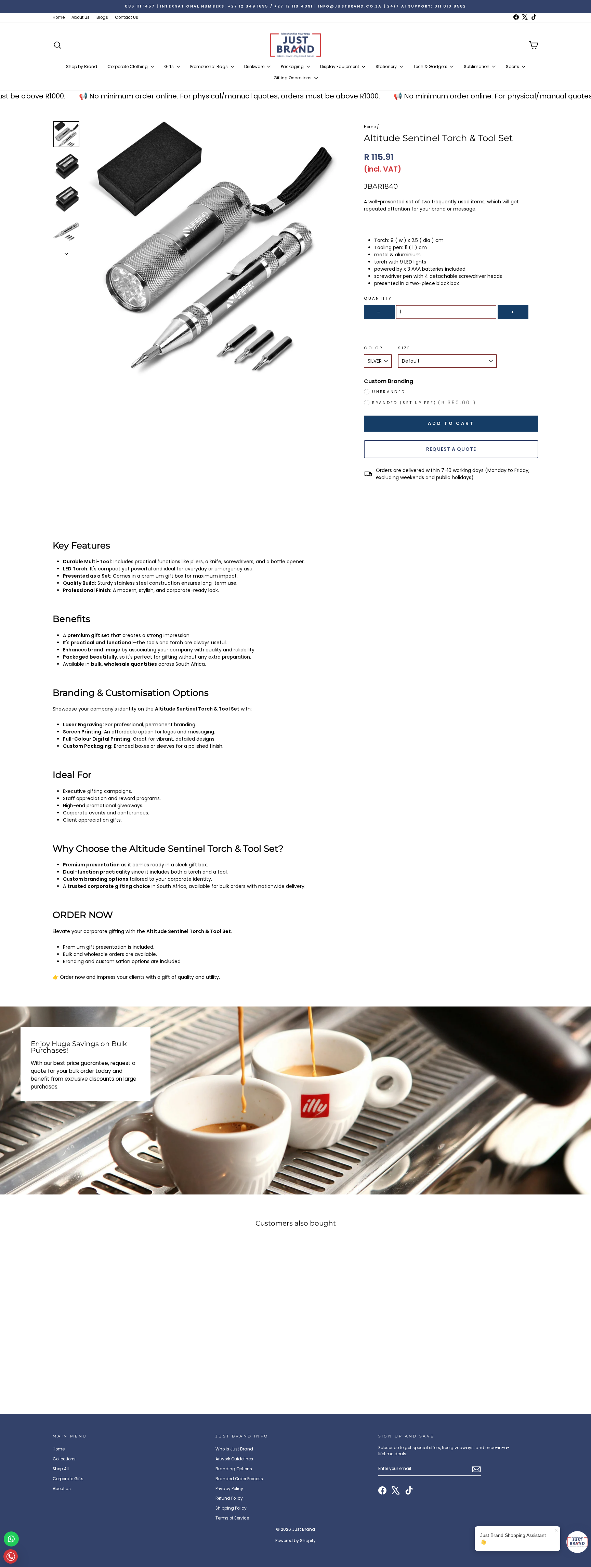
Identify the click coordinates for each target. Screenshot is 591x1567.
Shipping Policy (231, 1508)
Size (404, 348)
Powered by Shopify (295, 1540)
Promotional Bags (209, 66)
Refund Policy (229, 1498)
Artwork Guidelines (234, 1459)
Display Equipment (340, 66)
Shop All (61, 1469)
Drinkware (254, 66)
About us (80, 17)
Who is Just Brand (234, 1449)
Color (373, 348)
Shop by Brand (81, 66)
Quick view (111, 1351)
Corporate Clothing (128, 66)
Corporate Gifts (68, 1479)
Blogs (102, 17)
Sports (513, 66)
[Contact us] (11, 1538)
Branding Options (233, 1469)
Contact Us (126, 17)
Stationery (387, 66)
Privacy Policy (229, 1488)
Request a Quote (451, 449)
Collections (64, 1459)
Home (59, 17)
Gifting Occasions (293, 78)
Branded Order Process (239, 1479)
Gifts (169, 66)
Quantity (378, 298)
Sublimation (477, 66)
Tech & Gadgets (430, 66)
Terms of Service (232, 1518)
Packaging (293, 66)
